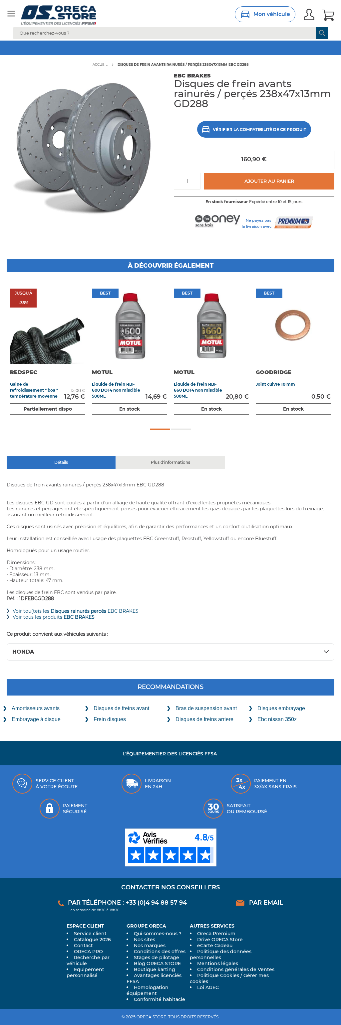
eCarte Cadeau (214, 946)
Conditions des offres (159, 952)
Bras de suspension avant (206, 708)
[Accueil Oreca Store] (68, 15)
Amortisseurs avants (36, 708)
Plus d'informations (170, 461)
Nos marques (150, 946)
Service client (90, 934)
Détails (61, 461)
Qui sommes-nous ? (157, 934)
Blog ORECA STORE (157, 963)
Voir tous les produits (54, 617)
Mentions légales (217, 963)
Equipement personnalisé (85, 972)
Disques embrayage (281, 708)
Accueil (100, 65)
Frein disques (110, 719)
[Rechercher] (322, 33)
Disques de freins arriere (204, 719)
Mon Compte (309, 15)
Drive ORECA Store (220, 940)
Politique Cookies (218, 975)
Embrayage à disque (36, 719)
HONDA (23, 652)
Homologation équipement (148, 990)
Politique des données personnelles (220, 955)
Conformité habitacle (159, 999)
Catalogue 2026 (92, 940)
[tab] (61, 462)
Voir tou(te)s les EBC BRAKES (76, 611)
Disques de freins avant (121, 708)
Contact (83, 946)
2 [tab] (181, 429)
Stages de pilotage (156, 958)
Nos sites (144, 940)
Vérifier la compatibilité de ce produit (259, 129)
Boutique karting (154, 969)
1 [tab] (160, 429)
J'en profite (227, 47)
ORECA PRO (88, 952)
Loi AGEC (208, 987)
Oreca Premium (216, 934)
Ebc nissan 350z (277, 719)
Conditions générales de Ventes (235, 969)
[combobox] (170, 33)
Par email (266, 902)
